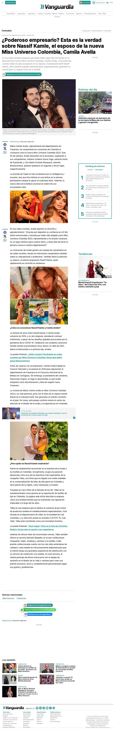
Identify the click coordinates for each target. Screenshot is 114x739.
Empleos (40, 718)
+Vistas (90, 169)
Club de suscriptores (10, 719)
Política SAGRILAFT (92, 727)
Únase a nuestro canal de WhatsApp (39, 610)
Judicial (40, 14)
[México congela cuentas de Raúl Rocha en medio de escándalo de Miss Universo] (47, 668)
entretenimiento (97, 31)
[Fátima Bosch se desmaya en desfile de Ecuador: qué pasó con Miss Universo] (9, 668)
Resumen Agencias (27, 141)
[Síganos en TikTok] (50, 708)
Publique (40, 723)
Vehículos (40, 716)
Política (61, 14)
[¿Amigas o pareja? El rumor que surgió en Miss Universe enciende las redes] (47, 679)
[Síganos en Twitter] (40, 708)
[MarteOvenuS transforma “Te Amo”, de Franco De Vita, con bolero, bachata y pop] (95, 267)
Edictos (39, 721)
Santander (21, 14)
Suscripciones (8, 714)
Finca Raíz (40, 714)
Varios (39, 719)
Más (104, 14)
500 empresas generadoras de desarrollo (55, 716)
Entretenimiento (90, 14)
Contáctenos (7, 725)
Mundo (54, 14)
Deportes (31, 14)
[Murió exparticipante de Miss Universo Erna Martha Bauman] (9, 679)
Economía (69, 14)
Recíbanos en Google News (39, 614)
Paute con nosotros (10, 723)
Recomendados (84, 280)
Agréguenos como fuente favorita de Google (24, 74)
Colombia (47, 14)
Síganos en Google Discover (39, 605)
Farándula (107, 31)
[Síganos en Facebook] (37, 708)
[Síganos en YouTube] (47, 708)
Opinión (79, 14)
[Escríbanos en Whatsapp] (53, 708)
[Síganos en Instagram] (43, 708)
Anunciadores (8, 721)
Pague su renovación (10, 718)
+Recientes (99, 169)
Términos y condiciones (97, 725)
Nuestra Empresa (9, 727)
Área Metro (11, 14)
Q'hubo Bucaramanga (55, 720)
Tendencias (22, 664)
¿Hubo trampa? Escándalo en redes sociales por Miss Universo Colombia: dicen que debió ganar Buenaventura (36, 357)
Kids (100, 14)
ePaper (5, 716)
